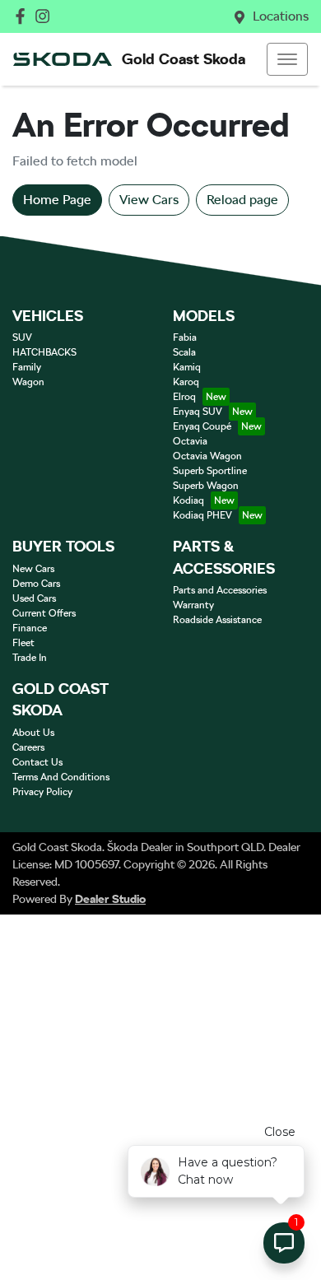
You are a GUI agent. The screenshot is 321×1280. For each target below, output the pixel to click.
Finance (29, 628)
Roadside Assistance (217, 620)
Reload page (242, 199)
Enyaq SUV (197, 411)
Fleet (23, 643)
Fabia (185, 337)
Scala (184, 352)
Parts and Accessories (220, 590)
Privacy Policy (42, 792)
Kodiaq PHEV (202, 515)
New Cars (33, 569)
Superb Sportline (210, 471)
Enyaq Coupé (202, 426)
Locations (281, 16)
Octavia (190, 441)
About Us (33, 732)
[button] (287, 59)
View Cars (149, 199)
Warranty (193, 605)
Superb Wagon (206, 485)
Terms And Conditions (60, 777)
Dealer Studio (110, 898)
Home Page (57, 199)
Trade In (29, 657)
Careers (28, 747)
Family (26, 367)
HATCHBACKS (44, 352)
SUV (22, 337)
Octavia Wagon (207, 456)
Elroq (184, 397)
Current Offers (44, 613)
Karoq (186, 382)
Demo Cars (36, 583)
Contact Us (37, 762)
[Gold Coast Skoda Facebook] (23, 16)
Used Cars (34, 598)
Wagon (28, 382)
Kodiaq (188, 500)
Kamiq (187, 367)
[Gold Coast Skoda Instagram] (46, 16)
